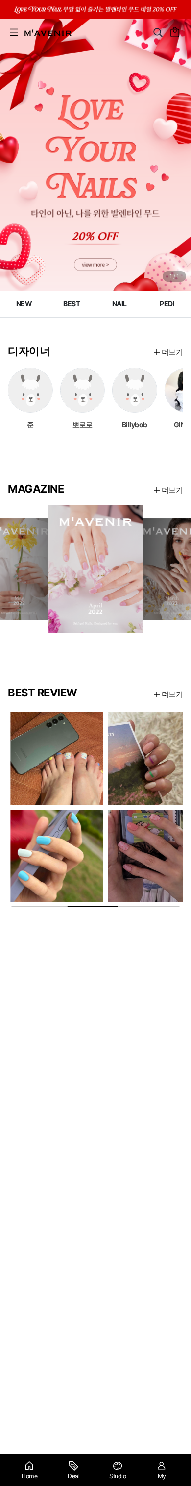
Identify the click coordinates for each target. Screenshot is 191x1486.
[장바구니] (175, 32)
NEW (24, 303)
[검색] (158, 32)
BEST (71, 303)
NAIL (119, 303)
